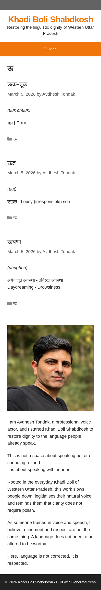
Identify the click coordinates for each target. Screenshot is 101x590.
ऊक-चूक (17, 84)
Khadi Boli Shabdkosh (50, 19)
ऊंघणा (14, 241)
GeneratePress (83, 582)
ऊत (11, 163)
